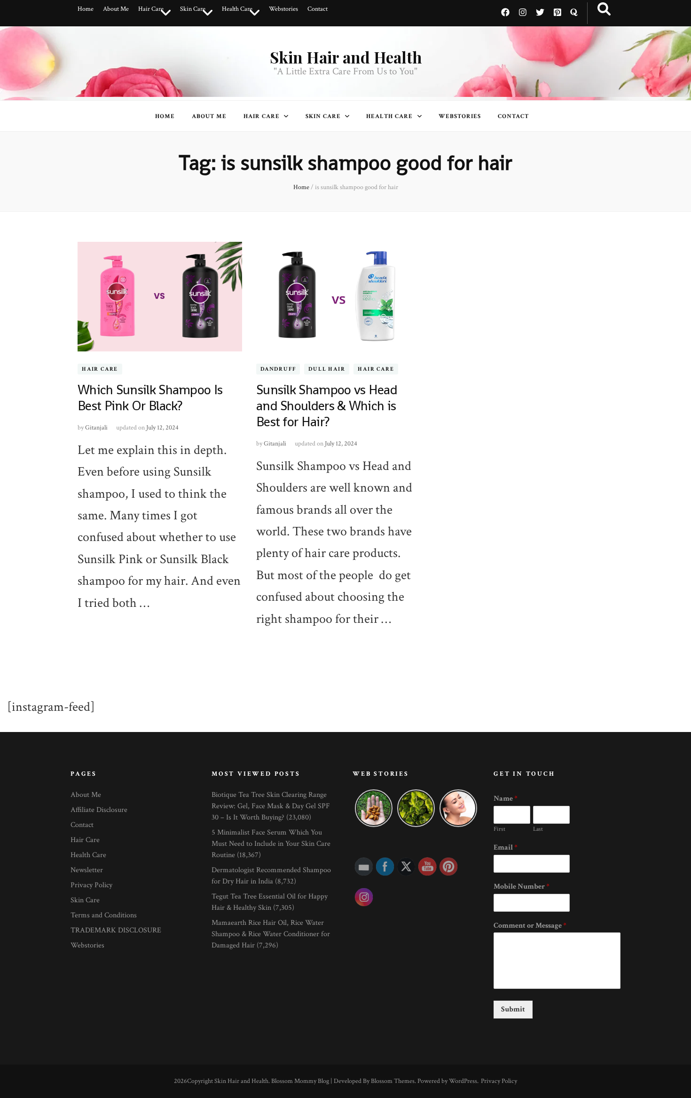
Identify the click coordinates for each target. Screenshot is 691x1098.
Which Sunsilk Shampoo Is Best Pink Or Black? (150, 397)
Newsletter (87, 870)
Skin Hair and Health (346, 57)
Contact (317, 9)
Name (506, 799)
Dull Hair (326, 369)
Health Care (237, 9)
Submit (513, 1009)
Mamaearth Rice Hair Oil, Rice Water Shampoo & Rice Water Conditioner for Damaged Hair (271, 934)
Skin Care (192, 9)
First (499, 829)
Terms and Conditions (104, 915)
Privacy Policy (91, 885)
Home (86, 9)
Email (506, 847)
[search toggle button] (604, 9)
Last (538, 829)
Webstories (283, 9)
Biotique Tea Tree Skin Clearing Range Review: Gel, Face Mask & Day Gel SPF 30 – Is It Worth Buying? (271, 806)
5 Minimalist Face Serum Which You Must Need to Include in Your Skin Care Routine (271, 843)
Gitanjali (96, 427)
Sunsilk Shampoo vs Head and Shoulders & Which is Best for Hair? (326, 405)
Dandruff (278, 369)
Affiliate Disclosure (99, 810)
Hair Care (151, 9)
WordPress (463, 1081)
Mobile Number (522, 886)
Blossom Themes (393, 1081)
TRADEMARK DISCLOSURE (116, 930)
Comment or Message (530, 926)
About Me (116, 9)
